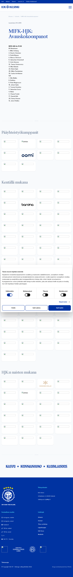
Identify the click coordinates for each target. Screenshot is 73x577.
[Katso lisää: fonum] (63, 395)
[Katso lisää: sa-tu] (27, 322)
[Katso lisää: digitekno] (10, 216)
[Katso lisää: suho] (45, 345)
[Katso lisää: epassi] (63, 406)
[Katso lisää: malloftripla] (27, 239)
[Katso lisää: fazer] (10, 250)
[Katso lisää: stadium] (10, 166)
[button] (70, 7)
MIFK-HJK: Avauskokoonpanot (29, 16)
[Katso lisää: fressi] (27, 406)
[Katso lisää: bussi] (63, 227)
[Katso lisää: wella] (45, 406)
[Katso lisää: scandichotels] (45, 440)
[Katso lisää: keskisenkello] (45, 384)
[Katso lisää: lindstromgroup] (10, 322)
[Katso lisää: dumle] (27, 250)
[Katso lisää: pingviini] (45, 194)
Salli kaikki (59, 308)
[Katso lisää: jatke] (27, 216)
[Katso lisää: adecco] (45, 205)
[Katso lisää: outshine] (45, 322)
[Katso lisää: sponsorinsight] (27, 356)
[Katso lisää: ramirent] (45, 239)
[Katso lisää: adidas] (27, 144)
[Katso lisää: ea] (10, 261)
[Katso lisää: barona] (27, 205)
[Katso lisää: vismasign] (45, 261)
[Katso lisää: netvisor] (27, 261)
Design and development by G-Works (61, 567)
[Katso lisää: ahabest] (10, 345)
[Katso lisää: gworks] (45, 334)
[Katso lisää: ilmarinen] (45, 227)
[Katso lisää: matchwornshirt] (63, 334)
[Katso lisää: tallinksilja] (63, 155)
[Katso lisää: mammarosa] (10, 356)
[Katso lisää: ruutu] (10, 155)
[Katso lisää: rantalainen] (27, 384)
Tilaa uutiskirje (42, 524)
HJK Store (41, 531)
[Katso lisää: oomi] (27, 155)
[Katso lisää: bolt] (45, 155)
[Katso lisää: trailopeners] (63, 194)
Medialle (40, 534)
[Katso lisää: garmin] (63, 322)
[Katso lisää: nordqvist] (10, 205)
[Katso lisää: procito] (63, 345)
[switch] (27, 294)
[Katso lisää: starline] (27, 227)
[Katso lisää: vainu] (45, 395)
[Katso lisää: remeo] (63, 261)
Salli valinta (36, 308)
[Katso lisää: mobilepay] (10, 194)
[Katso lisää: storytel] (63, 205)
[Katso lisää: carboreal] (27, 194)
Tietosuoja (5, 562)
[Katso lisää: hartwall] (45, 144)
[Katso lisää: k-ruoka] (63, 250)
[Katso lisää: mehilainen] (27, 166)
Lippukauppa (42, 527)
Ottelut (40, 517)
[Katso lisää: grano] (45, 250)
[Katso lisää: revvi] (10, 144)
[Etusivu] (10, 6)
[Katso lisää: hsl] (63, 239)
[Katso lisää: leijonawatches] (45, 216)
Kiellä (13, 308)
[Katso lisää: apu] (63, 216)
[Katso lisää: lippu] (27, 334)
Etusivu (11, 16)
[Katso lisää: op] (63, 144)
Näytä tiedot (63, 302)
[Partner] (5, 549)
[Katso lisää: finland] (27, 418)
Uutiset (17, 16)
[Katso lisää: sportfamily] (10, 334)
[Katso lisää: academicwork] (10, 239)
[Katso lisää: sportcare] (27, 345)
